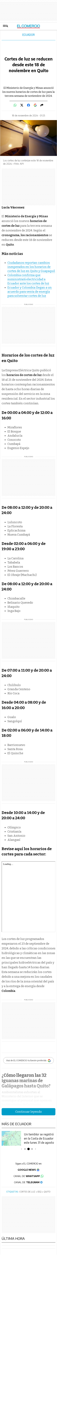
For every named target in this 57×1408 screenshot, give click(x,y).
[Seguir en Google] (35, 105)
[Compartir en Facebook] (28, 105)
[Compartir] (42, 105)
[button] (25, 1149)
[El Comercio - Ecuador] (28, 26)
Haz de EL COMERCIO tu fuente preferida (26, 1060)
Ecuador (28, 35)
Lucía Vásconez (13, 207)
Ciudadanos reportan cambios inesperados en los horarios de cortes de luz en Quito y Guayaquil (31, 267)
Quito (47, 1191)
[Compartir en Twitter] (21, 105)
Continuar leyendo (28, 1111)
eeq (40, 1191)
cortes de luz (27, 1191)
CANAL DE (27, 1176)
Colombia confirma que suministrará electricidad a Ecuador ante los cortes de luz (28, 279)
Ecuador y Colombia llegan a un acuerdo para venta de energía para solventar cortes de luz (29, 292)
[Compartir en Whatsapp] (15, 105)
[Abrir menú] (5, 26)
